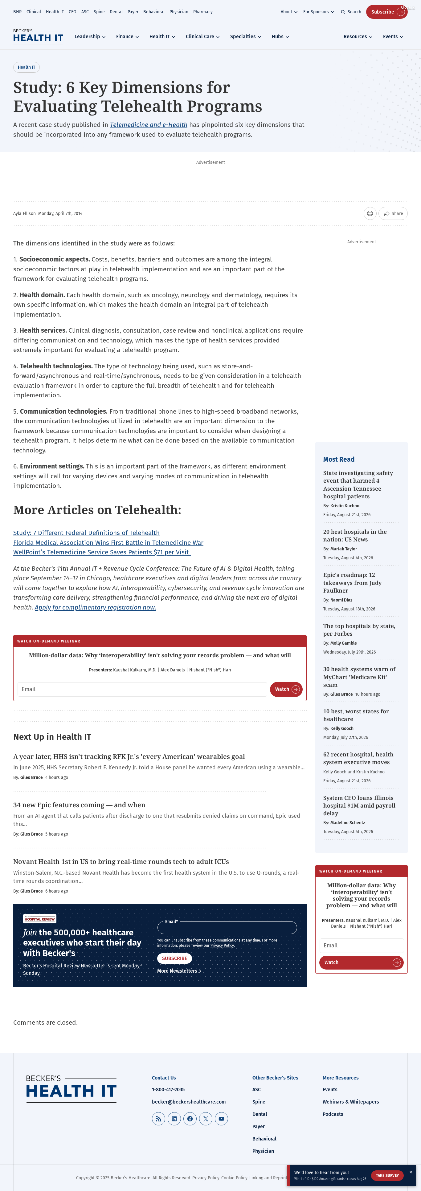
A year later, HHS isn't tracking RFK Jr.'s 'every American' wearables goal (129, 756)
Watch (282, 689)
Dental (116, 11)
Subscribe (382, 12)
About (286, 11)
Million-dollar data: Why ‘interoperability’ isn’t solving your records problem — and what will (160, 655)
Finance (124, 36)
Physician (179, 11)
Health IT (55, 11)
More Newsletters (177, 971)
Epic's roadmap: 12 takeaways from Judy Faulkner (352, 582)
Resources (355, 36)
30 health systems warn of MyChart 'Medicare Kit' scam (359, 676)
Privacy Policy (222, 945)
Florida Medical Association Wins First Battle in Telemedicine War (108, 543)
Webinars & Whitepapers (351, 1102)
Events (390, 36)
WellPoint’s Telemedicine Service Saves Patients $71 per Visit (102, 552)
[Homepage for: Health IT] (38, 36)
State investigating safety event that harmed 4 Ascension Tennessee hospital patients (358, 484)
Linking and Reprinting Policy (277, 1178)
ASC (85, 11)
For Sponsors (316, 11)
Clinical (34, 11)
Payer (133, 11)
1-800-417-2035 (168, 1089)
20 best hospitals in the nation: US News (355, 535)
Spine (99, 11)
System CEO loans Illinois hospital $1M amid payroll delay (359, 805)
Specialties (243, 36)
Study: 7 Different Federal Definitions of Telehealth (86, 533)
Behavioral (154, 11)
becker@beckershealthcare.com (189, 1102)
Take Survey (387, 1175)
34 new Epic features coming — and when (79, 804)
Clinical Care (200, 36)
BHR (17, 11)
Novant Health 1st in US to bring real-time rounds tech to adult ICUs (121, 861)
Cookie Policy (234, 1178)
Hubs (278, 36)
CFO (72, 11)
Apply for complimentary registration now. (95, 607)
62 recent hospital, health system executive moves (358, 758)
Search (354, 11)
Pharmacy (203, 11)
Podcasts (333, 1114)
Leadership (87, 36)
